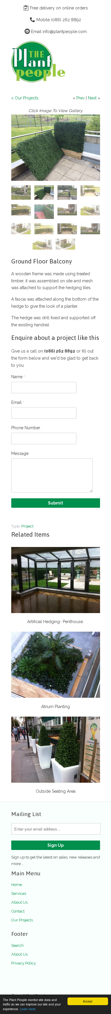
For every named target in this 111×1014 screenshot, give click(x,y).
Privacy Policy (23, 963)
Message (19, 453)
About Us (19, 902)
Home (16, 884)
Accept (87, 1001)
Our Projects (22, 920)
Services (18, 893)
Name (18, 376)
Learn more (28, 1009)
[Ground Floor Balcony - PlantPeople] (55, 147)
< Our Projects (24, 98)
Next (92, 98)
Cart (94, 46)
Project (27, 526)
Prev (80, 98)
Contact (18, 911)
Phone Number (25, 427)
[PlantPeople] (40, 63)
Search (17, 945)
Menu (82, 46)
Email (17, 402)
